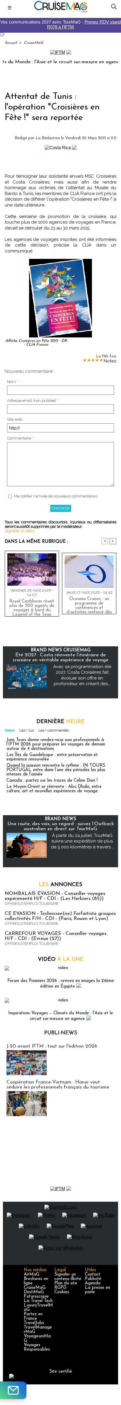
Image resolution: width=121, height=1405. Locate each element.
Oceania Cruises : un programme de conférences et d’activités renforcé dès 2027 (89, 604)
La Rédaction (48, 138)
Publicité (93, 1279)
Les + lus (26, 730)
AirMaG (31, 1274)
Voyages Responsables (37, 1347)
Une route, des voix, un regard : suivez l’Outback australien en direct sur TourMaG (60, 826)
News (10, 730)
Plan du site (65, 1283)
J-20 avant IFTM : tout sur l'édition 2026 (51, 1046)
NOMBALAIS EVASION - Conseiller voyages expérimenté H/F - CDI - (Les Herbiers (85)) (55, 896)
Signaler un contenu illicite (67, 1276)
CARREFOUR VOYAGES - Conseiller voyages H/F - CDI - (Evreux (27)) (55, 936)
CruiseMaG (33, 43)
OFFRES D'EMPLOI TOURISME (31, 903)
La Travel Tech (38, 1301)
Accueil (11, 43)
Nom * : (13, 381)
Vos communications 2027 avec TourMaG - (60, 24)
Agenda (92, 1283)
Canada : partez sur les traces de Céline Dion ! (52, 780)
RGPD (60, 1288)
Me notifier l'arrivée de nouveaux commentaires (55, 496)
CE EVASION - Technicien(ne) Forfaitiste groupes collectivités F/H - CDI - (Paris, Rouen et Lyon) (60, 916)
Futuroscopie (36, 1296)
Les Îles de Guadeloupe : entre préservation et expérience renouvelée (52, 757)
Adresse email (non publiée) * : (33, 400)
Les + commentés (53, 730)
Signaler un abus (19, 531)
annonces (60, 885)
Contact (92, 1274)
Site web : (15, 419)
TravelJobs (34, 1323)
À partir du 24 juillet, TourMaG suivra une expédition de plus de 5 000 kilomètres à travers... (82, 841)
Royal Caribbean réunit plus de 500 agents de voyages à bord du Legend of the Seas (31, 606)
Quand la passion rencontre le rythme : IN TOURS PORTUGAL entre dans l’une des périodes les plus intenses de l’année (55, 770)
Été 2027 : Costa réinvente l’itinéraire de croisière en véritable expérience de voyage (60, 657)
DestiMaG (34, 1292)
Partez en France (33, 1316)
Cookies (61, 1292)
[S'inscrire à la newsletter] (13, 1390)
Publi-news (60, 1033)
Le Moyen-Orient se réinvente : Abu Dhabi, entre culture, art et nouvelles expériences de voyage (54, 789)
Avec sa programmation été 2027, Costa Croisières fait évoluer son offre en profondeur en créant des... (82, 675)
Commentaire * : (21, 438)
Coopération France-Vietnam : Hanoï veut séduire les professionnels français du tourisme (57, 1085)
